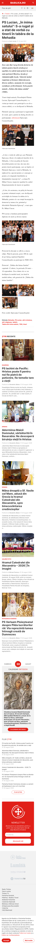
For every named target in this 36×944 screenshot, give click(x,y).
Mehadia (11, 320)
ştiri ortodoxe (27, 320)
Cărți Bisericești (7, 910)
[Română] (33, 8)
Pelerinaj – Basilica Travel (10, 897)
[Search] (33, 3)
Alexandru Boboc (14, 384)
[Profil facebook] (21, 8)
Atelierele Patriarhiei (8, 899)
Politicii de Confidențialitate (10, 935)
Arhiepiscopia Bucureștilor (10, 906)
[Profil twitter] (24, 8)
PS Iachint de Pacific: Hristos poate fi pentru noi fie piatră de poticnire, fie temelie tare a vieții (18, 374)
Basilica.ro (18, 3)
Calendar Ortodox (18, 729)
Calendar (18, 669)
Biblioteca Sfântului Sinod (10, 904)
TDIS (20, 324)
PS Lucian (18, 320)
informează (16, 117)
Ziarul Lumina (6, 891)
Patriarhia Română (8, 895)
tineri (25, 324)
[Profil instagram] (27, 8)
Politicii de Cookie (25, 933)
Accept (6, 940)
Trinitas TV (5, 893)
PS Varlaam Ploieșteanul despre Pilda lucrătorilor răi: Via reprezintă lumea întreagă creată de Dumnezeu (17, 628)
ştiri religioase (7, 322)
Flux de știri (6, 8)
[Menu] (3, 3)
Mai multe (29, 940)
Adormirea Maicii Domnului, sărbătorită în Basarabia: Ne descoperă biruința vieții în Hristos (18, 434)
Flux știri (18, 792)
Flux (7, 739)
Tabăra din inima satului (10, 324)
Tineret (7, 14)
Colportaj (5, 908)
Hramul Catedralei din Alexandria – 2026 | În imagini (16, 565)
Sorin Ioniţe (12, 41)
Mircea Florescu (14, 572)
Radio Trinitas (6, 889)
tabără (15, 322)
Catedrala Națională (8, 902)
